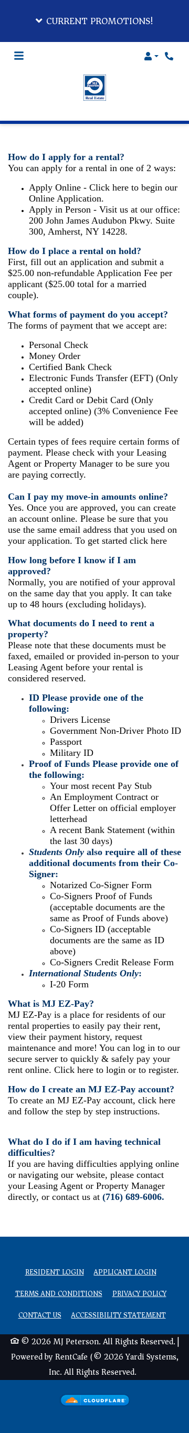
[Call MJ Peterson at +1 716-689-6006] (170, 56)
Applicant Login (125, 1272)
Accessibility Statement (118, 1315)
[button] (94, 21)
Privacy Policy (139, 1294)
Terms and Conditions (58, 1294)
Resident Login (54, 1272)
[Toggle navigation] (18, 56)
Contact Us (39, 1315)
